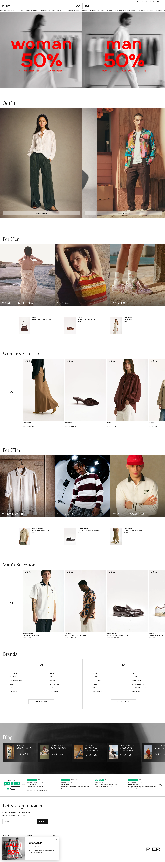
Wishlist (152, 1)
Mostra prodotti (41, 213)
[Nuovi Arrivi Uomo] (27, 486)
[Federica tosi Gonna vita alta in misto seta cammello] (43, 425)
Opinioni (30, 836)
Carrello (159, 1)
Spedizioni (6, 836)
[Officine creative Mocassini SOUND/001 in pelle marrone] (127, 636)
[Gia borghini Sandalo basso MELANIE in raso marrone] (85, 425)
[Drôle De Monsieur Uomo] (137, 486)
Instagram (55, 838)
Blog (53, 844)
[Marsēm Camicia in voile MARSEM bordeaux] (127, 425)
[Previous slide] (3, 163)
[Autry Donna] (137, 275)
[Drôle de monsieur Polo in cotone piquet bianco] (43, 636)
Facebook (55, 841)
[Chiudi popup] (56, 839)
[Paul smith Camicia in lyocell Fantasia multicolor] (85, 636)
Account (144, 1)
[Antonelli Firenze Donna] (27, 275)
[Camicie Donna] (82, 275)
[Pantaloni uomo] (82, 486)
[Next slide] (79, 163)
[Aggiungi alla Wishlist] (62, 361)
